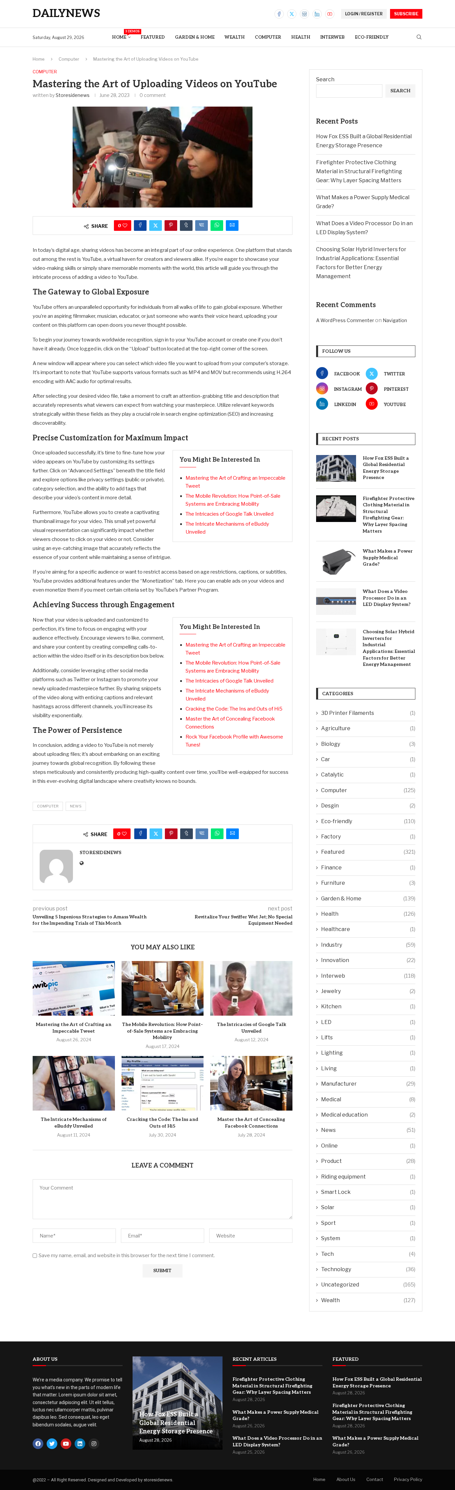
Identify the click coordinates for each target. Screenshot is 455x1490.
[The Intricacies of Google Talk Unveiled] (251, 988)
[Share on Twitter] (155, 225)
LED (368, 1022)
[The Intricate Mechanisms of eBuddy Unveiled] (74, 1083)
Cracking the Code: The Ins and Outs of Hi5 (234, 709)
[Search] (419, 37)
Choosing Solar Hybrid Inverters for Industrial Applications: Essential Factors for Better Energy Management (389, 648)
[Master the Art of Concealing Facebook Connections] (251, 1083)
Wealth (235, 37)
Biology (368, 744)
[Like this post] (125, 225)
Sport (368, 1223)
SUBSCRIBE (406, 13)
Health (300, 37)
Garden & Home (195, 37)
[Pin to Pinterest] (171, 225)
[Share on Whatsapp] (217, 225)
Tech (368, 1254)
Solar (368, 1207)
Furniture (368, 883)
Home (121, 35)
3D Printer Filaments (368, 713)
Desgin (368, 805)
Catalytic (368, 774)
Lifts (368, 1037)
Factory (368, 836)
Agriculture (368, 728)
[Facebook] (279, 14)
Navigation (395, 320)
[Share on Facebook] (140, 225)
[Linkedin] (317, 14)
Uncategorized (368, 1284)
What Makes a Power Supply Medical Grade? (388, 557)
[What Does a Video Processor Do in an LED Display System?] (336, 601)
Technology (368, 1269)
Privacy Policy (408, 1479)
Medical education (368, 1115)
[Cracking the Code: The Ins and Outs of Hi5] (163, 1083)
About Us (345, 1479)
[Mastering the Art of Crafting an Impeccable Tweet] (74, 988)
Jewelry (368, 991)
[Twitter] (291, 14)
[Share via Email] (232, 225)
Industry (368, 945)
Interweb (332, 37)
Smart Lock (368, 1192)
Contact (374, 1479)
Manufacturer (368, 1084)
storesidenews (73, 95)
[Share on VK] (201, 225)
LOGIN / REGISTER (364, 13)
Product (368, 1161)
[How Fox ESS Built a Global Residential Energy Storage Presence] (336, 468)
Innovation (368, 960)
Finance (368, 867)
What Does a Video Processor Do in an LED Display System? (387, 598)
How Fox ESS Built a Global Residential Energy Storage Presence (386, 468)
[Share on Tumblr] (186, 225)
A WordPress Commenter (345, 320)
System (368, 1238)
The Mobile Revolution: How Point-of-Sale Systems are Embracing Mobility (162, 1031)
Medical (368, 1099)
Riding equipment (368, 1177)
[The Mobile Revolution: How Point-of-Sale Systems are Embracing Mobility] (163, 988)
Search (325, 79)
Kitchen (368, 1006)
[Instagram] (304, 14)
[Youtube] (329, 14)
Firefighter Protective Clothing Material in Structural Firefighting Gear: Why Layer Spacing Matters (359, 171)
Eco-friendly (371, 37)
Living (368, 1068)
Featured (153, 37)
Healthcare (368, 929)
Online (368, 1146)
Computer (268, 37)
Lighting (368, 1053)
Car (368, 759)
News (368, 1130)
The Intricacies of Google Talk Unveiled (229, 514)
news (76, 806)
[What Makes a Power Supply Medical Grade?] (336, 561)
